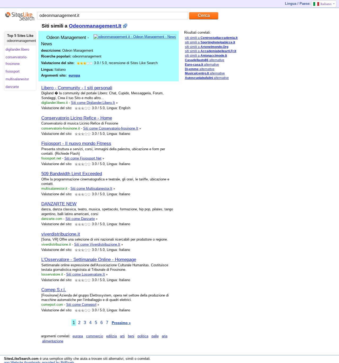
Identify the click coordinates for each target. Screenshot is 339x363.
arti (122, 336)
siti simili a (211, 38)
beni (131, 336)
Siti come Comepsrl (81, 305)
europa (74, 75)
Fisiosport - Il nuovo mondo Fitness (76, 143)
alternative (204, 60)
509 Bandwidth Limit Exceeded (71, 173)
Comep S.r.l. (53, 289)
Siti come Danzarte (80, 219)
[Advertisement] (224, 167)
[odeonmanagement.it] (134, 37)
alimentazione (52, 341)
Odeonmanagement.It (95, 26)
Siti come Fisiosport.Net (82, 158)
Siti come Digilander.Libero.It (93, 103)
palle (155, 336)
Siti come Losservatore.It (85, 274)
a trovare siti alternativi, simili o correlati (119, 359)
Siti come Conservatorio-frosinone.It (110, 128)
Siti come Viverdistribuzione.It (97, 244)
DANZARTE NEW (59, 203)
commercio (94, 336)
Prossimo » (121, 323)
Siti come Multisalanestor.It (91, 189)
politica (142, 336)
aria (164, 336)
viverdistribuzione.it (60, 234)
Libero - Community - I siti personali (76, 87)
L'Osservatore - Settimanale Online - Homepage (88, 259)
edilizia (111, 336)
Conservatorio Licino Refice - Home (76, 118)
